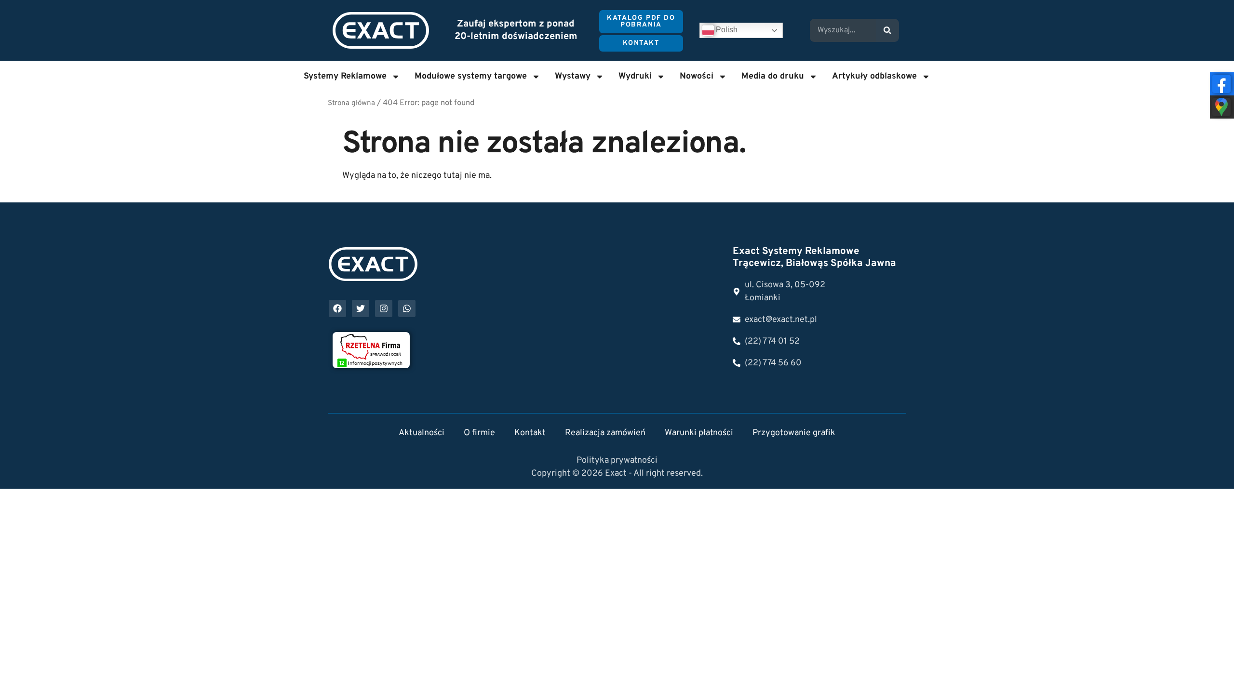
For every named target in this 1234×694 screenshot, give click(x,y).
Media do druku (772, 76)
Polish (726, 30)
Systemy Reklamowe (345, 76)
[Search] (887, 30)
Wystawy (572, 76)
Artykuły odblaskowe (874, 76)
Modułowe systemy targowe (471, 76)
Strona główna (351, 103)
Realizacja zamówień (605, 433)
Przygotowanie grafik (793, 433)
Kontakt (530, 433)
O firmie (479, 433)
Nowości (696, 76)
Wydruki (635, 76)
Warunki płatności (699, 433)
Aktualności (421, 433)
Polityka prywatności (617, 460)
